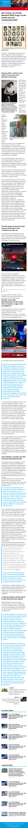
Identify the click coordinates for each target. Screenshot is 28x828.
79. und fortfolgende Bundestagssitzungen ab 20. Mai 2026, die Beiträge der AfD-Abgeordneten (17, 736)
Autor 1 (11, 23)
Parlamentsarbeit (7, 710)
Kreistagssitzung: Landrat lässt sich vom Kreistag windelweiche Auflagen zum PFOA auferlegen (17, 814)
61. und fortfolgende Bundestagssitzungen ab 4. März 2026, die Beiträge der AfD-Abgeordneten (17, 804)
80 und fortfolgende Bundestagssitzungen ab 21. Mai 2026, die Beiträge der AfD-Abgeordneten (17, 726)
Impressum (17, 825)
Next (26, 3)
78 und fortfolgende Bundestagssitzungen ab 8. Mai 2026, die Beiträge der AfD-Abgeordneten (17, 747)
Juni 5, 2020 (5, 23)
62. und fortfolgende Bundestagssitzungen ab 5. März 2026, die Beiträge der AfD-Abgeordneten (17, 794)
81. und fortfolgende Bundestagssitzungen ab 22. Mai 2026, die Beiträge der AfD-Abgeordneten (17, 716)
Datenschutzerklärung (14, 826)
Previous (2, 3)
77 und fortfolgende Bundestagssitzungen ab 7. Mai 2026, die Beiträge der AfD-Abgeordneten (17, 757)
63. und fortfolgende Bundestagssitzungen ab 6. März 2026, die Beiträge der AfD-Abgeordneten (17, 784)
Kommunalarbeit (7, 765)
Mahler (3, 509)
